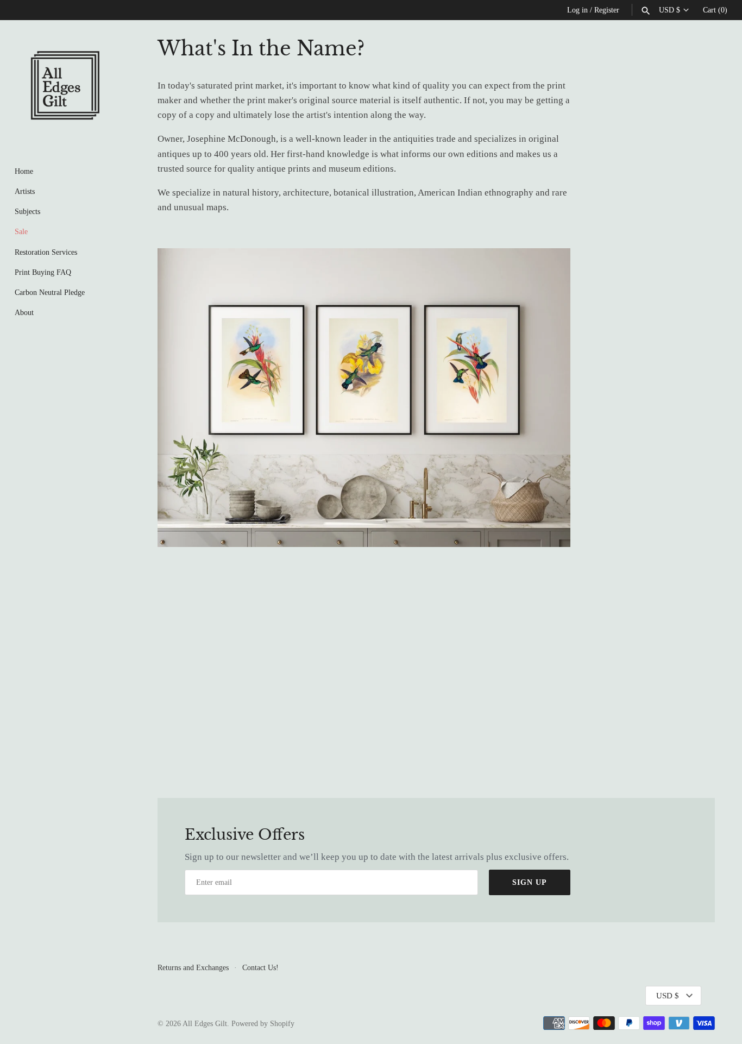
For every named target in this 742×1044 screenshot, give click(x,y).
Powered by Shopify (262, 1023)
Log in (577, 9)
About (24, 312)
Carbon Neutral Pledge (50, 292)
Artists (25, 191)
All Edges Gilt (205, 1023)
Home (24, 171)
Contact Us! (260, 967)
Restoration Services (46, 252)
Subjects (27, 211)
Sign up (529, 882)
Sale (21, 231)
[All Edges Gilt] (65, 85)
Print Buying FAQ (43, 272)
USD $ (669, 9)
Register (606, 9)
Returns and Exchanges (193, 967)
